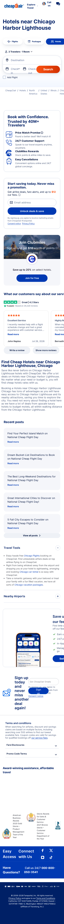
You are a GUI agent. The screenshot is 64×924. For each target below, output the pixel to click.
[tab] (13, 41)
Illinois (53, 90)
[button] (46, 4)
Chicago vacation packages (28, 584)
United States (44, 92)
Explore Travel (31, 6)
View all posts (30, 535)
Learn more (32, 252)
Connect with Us (26, 854)
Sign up (38, 691)
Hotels (22, 90)
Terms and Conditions (45, 898)
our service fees (39, 737)
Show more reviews (46, 350)
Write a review (17, 350)
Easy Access (9, 854)
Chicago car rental (29, 571)
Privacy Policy (28, 223)
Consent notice (14, 223)
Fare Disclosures (15, 745)
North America (33, 92)
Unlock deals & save (32, 211)
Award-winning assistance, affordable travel (28, 770)
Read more (13, 441)
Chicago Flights (32, 555)
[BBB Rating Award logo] (55, 828)
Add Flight (12, 77)
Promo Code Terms (17, 753)
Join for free (32, 278)
